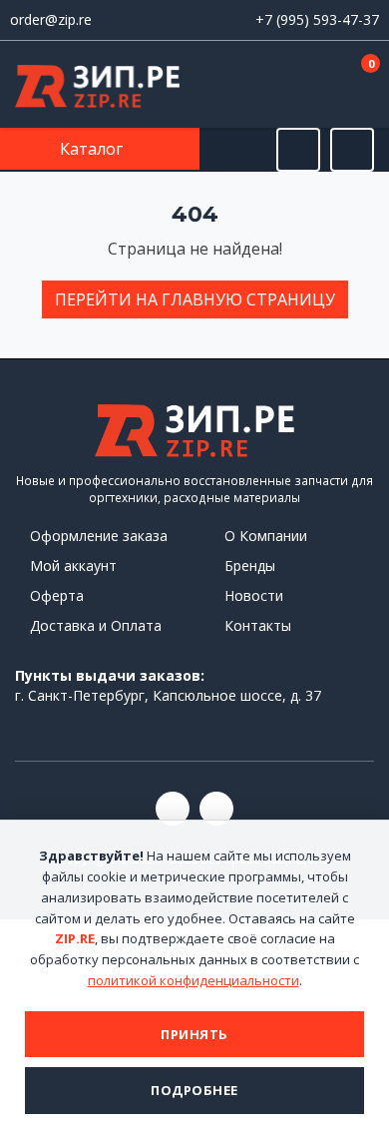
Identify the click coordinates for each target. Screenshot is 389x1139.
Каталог (93, 149)
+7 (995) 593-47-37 (317, 19)
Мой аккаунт (73, 565)
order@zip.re (51, 19)
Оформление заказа (99, 535)
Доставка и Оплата (96, 625)
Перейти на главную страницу (195, 299)
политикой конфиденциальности (193, 980)
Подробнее (194, 1090)
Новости (253, 595)
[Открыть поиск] (298, 150)
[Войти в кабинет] (298, 86)
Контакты (257, 625)
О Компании (265, 535)
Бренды (249, 565)
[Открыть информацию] (352, 150)
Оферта (57, 595)
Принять (194, 1034)
